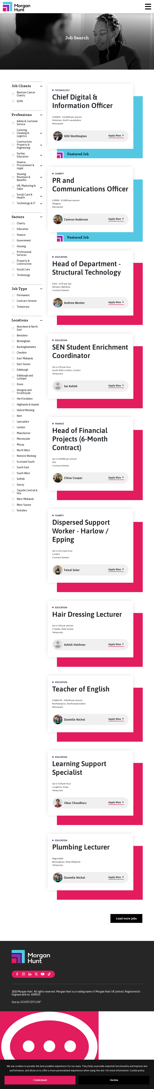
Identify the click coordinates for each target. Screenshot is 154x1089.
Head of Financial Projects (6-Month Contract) (80, 439)
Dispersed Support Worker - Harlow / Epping (81, 530)
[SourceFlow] (31, 1001)
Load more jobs (126, 918)
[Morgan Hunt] (16, 6)
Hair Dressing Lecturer (87, 614)
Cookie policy (137, 1070)
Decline (114, 1080)
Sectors (18, 217)
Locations (20, 320)
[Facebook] (17, 974)
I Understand (40, 1080)
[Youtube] (42, 974)
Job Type (19, 289)
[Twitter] (36, 974)
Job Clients (21, 86)
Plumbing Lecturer (81, 847)
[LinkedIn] (30, 974)
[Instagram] (23, 974)
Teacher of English (80, 689)
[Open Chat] (49, 1050)
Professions (22, 115)
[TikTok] (49, 974)
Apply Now (114, 135)
